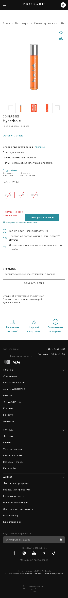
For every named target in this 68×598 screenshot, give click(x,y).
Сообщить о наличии (42, 217)
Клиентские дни (12, 522)
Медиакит (8, 421)
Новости (8, 414)
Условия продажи (12, 449)
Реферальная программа (16, 489)
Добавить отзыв (34, 282)
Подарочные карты (13, 496)
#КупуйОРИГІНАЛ (12, 402)
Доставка (8, 436)
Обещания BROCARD (14, 382)
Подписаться (61, 539)
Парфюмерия (22, 23)
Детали (13, 240)
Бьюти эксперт (11, 515)
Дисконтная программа (16, 483)
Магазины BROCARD (14, 389)
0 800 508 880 (55, 349)
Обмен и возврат (12, 455)
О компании (10, 376)
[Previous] (10, 107)
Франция (40, 147)
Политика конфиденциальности (29, 574)
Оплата (7, 442)
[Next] (57, 107)
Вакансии (8, 395)
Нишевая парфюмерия (15, 502)
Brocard (7, 23)
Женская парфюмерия (45, 23)
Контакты (8, 408)
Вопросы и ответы (13, 462)
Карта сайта (9, 468)
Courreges (11, 116)
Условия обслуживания (54, 574)
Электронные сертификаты (18, 509)
